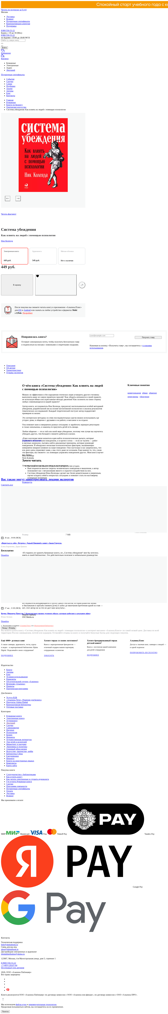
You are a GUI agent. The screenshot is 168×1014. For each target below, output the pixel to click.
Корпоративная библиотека (18, 705)
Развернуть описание (31, 440)
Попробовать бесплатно (143, 653)
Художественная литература (19, 739)
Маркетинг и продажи (16, 744)
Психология (11, 732)
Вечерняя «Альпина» (15, 684)
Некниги (10, 758)
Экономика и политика (16, 747)
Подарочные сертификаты (18, 21)
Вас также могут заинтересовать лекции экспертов (37, 479)
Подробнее (28, 313)
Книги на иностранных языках (20, 761)
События (10, 79)
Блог (8, 93)
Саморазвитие (12, 728)
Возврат (10, 19)
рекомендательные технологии (42, 1004)
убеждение (144, 397)
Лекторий (10, 70)
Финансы (10, 737)
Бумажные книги (14, 716)
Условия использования (17, 677)
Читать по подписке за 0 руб (14, 10)
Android (27, 310)
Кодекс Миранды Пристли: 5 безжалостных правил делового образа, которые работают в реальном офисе (45, 614)
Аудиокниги (11, 721)
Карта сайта (11, 765)
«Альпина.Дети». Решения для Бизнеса (23, 700)
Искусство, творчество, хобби (19, 751)
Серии (9, 84)
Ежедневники (12, 756)
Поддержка (11, 26)
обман (145, 393)
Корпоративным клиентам (18, 24)
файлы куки (21, 1004)
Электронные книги (15, 718)
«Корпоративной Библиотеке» (44, 626)
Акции (9, 88)
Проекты (10, 686)
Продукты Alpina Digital (17, 702)
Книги (9, 670)
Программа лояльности (16, 786)
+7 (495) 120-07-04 (9, 965)
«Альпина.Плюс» (25, 626)
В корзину (17, 285)
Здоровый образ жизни (16, 749)
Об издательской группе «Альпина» (22, 681)
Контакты (10, 96)
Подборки (10, 86)
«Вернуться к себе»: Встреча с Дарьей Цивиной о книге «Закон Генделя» (31, 543)
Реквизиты (11, 679)
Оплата (9, 791)
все (7, 485)
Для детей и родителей (16, 742)
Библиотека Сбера (14, 754)
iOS (20, 310)
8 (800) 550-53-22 (8, 963)
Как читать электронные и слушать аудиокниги (27, 779)
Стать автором (17, 968)
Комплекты (11, 763)
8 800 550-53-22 (8, 30)
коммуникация (134, 393)
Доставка (10, 16)
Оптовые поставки (14, 707)
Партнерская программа (17, 689)
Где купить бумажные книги (19, 781)
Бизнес (9, 735)
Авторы (9, 91)
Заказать (49, 656)
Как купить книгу (14, 777)
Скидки (9, 81)
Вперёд (12, 628)
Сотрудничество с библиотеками (21, 774)
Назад (4, 628)
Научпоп (10, 730)
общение (153, 393)
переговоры (133, 397)
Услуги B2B (11, 697)
